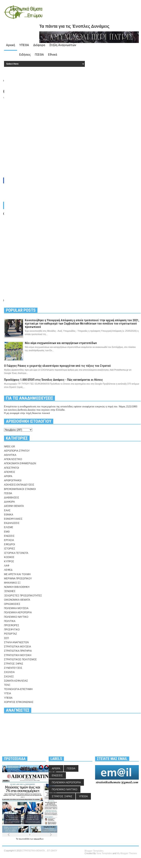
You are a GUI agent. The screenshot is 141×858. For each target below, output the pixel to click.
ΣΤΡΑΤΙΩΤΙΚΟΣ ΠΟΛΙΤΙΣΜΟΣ (20, 659)
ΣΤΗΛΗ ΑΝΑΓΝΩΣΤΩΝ (16, 642)
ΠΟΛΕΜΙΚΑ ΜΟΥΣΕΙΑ (16, 608)
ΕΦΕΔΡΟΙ (9, 544)
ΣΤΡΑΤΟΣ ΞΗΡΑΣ (13, 663)
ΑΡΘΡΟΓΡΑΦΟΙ (12, 480)
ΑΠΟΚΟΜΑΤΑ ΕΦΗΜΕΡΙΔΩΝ (20, 463)
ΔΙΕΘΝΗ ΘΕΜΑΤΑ (14, 506)
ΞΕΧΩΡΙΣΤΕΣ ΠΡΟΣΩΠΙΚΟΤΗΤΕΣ (23, 595)
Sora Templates (104, 853)
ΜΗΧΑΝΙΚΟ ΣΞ (12, 582)
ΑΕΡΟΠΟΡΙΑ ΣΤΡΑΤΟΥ (17, 450)
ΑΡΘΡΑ (8, 476)
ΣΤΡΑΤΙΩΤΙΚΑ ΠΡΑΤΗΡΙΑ (18, 650)
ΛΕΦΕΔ (8, 570)
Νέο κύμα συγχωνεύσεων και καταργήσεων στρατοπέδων (61, 343)
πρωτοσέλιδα (24, 839)
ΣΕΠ (6, 638)
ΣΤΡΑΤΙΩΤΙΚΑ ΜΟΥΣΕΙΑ (17, 646)
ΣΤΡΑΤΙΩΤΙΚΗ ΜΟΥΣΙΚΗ (17, 655)
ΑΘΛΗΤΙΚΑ (10, 455)
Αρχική (10, 45)
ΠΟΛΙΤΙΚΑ (9, 621)
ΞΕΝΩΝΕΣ (9, 591)
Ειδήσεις (25, 54)
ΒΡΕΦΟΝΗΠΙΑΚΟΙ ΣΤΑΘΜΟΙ (20, 489)
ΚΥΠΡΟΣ (9, 561)
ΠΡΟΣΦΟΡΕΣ (11, 625)
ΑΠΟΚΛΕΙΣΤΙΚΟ (13, 459)
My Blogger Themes (127, 853)
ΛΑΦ (6, 565)
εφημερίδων (39, 839)
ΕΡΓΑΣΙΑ (9, 540)
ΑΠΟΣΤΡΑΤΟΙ (11, 467)
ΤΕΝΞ (7, 685)
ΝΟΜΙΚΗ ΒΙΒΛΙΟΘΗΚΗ (16, 587)
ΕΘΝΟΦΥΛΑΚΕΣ (13, 518)
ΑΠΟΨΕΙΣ (9, 472)
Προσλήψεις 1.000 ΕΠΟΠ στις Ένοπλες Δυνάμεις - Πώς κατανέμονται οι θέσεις (53, 379)
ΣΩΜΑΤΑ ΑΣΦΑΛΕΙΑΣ (16, 680)
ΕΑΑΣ (7, 510)
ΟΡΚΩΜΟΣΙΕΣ (12, 604)
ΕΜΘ (7, 531)
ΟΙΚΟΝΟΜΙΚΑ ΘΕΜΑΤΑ (17, 599)
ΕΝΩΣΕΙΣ (9, 536)
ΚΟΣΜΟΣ (9, 557)
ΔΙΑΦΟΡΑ (9, 501)
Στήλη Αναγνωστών (62, 45)
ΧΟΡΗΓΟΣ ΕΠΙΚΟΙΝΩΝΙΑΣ (18, 702)
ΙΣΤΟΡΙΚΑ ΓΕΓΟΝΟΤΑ (16, 553)
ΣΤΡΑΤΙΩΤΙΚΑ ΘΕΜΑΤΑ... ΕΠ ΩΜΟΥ (39, 850)
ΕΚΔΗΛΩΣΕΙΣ (11, 523)
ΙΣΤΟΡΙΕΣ (9, 548)
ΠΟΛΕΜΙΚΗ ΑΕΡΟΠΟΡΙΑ (18, 612)
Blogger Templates (94, 851)
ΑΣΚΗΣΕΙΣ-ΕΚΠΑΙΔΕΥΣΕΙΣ (19, 484)
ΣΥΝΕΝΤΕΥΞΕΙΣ (13, 668)
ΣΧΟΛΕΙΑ (9, 672)
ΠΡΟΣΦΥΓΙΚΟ (12, 629)
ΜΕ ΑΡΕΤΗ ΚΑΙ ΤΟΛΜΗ (17, 574)
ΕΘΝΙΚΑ (8, 514)
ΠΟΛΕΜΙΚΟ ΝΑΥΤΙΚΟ (16, 617)
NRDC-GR (9, 446)
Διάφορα (39, 45)
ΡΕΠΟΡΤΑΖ (10, 633)
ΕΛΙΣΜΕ (8, 527)
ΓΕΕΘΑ (39, 54)
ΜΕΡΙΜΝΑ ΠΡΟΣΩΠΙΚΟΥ (18, 578)
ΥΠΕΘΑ (24, 45)
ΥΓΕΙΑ (7, 693)
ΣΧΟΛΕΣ (9, 676)
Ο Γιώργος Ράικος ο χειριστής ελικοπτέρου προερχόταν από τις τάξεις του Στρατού (57, 366)
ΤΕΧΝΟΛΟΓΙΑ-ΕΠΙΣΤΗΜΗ (18, 689)
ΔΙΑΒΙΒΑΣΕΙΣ (11, 497)
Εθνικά (52, 54)
